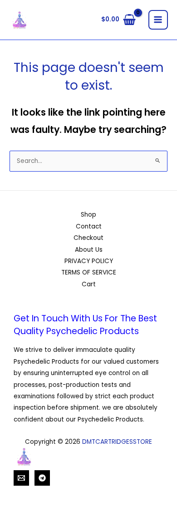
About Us (89, 249)
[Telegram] (42, 478)
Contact (89, 226)
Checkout (88, 238)
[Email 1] (21, 478)
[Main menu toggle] (158, 20)
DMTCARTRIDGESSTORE (117, 441)
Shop (88, 214)
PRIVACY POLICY (88, 261)
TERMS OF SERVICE (88, 272)
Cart (89, 284)
